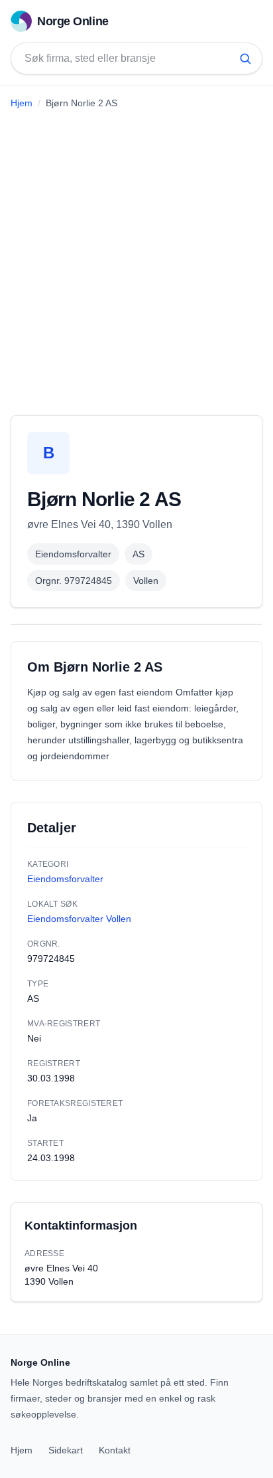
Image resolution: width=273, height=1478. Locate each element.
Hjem (21, 103)
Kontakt (115, 1450)
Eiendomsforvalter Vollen (79, 918)
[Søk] (245, 58)
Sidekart (65, 1450)
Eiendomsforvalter (73, 554)
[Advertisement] (136, 257)
